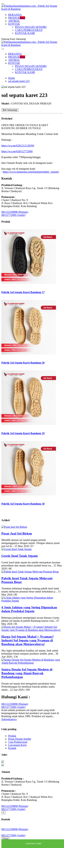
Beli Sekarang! (10, 110)
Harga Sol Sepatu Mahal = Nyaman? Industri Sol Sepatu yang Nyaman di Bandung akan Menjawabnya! (27, 640)
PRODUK (16, 17)
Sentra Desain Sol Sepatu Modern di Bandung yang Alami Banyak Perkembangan (26, 673)
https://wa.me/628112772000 (17, 151)
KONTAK (14, 23)
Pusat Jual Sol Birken (16, 533)
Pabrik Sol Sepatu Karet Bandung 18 (23, 503)
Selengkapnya (9, 719)
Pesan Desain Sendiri (19, 738)
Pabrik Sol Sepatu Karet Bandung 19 (23, 433)
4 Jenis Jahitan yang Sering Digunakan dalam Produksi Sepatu (29, 609)
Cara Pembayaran (17, 741)
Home (11, 78)
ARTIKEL (14, 20)
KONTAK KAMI (25, 33)
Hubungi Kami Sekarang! (13, 39)
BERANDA (15, 14)
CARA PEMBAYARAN (28, 30)
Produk (12, 735)
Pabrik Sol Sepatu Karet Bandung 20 (23, 362)
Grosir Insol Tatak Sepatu (19, 556)
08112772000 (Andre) (13, 215)
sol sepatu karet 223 (19, 81)
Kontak (12, 748)
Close (5, 838)
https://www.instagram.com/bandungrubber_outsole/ (31, 171)
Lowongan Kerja (17, 745)
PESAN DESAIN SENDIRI (30, 27)
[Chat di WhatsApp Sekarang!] (2, 761)
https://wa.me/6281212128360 (17, 145)
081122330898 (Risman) (14, 211)
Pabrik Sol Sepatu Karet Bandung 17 (23, 292)
